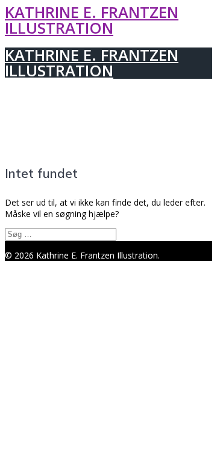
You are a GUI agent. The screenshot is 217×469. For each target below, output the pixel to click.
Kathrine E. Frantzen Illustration (91, 20)
